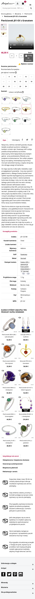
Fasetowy (24, 254)
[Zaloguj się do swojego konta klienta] (17, 4)
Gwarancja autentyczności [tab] (13, 464)
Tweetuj (27, 140)
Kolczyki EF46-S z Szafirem (26, 336)
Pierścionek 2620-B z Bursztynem (9, 362)
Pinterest (32, 140)
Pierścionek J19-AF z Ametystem (9, 442)
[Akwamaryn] (6, 119)
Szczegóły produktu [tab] (10, 231)
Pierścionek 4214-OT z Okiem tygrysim (26, 389)
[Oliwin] (6, 130)
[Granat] (16, 109)
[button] (17, 563)
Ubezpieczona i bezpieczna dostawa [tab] (16, 460)
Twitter (9, 574)
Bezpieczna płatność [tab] (10, 468)
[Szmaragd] (16, 119)
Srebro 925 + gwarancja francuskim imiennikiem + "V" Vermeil (25, 266)
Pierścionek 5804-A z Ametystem (9, 389)
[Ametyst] (6, 99)
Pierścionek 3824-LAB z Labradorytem (9, 336)
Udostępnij (22, 140)
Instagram (21, 574)
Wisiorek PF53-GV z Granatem (26, 362)
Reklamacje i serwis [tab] (10, 472)
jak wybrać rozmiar (9, 72)
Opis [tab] (4, 140)
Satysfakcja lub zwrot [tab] (11, 456)
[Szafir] (26, 119)
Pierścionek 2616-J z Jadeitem (26, 442)
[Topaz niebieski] (26, 99)
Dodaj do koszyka (28, 57)
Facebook (3, 574)
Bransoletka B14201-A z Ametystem (26, 415)
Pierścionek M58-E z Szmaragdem (9, 415)
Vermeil (23, 258)
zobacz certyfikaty (16, 92)
